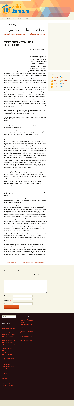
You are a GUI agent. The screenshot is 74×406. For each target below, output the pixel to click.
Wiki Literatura (5, 403)
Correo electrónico (7, 299)
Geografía (56, 80)
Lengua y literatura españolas (8, 366)
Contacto (27, 18)
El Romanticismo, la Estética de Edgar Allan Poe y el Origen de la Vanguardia (27, 320)
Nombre (6, 296)
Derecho (56, 86)
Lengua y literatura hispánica (8, 368)
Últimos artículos (11, 18)
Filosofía (64, 83)
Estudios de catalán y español (8, 334)
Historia (55, 83)
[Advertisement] (17, 59)
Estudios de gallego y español (8, 342)
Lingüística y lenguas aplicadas (9, 383)
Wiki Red (19, 18)
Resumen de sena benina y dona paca (35, 263)
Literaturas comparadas (7, 385)
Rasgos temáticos (10, 263)
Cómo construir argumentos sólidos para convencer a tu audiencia (26, 336)
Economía (64, 86)
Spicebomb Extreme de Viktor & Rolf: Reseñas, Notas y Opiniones (26, 326)
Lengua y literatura (18, 33)
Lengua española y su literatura (9, 362)
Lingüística (4, 380)
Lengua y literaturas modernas (8, 371)
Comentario (7, 279)
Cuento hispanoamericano (21, 34)
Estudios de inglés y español (8, 344)
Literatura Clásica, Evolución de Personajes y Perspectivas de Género (27, 331)
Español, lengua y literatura (8, 332)
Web (5, 303)
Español (4, 326)
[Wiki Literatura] (37, 8)
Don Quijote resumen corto (26, 340)
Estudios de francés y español (8, 340)
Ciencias (56, 77)
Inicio (2, 18)
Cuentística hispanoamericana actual (33, 33)
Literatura (64, 80)
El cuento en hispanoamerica (34, 34)
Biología (64, 77)
